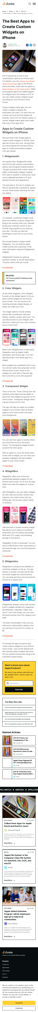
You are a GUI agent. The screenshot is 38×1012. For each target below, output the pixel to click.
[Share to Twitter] (30, 45)
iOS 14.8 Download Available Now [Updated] (17, 719)
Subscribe (19, 689)
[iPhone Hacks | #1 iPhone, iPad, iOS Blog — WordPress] (8, 3)
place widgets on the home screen (16, 89)
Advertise (5, 977)
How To (4, 974)
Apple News (10, 790)
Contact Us (5, 964)
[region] (19, 996)
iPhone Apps (6, 971)
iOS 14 (23, 11)
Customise (19, 1008)
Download (8, 267)
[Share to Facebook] (27, 45)
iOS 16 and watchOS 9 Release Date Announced (18, 707)
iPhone (11, 11)
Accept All (19, 1003)
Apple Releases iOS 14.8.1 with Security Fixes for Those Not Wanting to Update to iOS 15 (19, 713)
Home (4, 11)
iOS (17, 11)
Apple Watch (27, 790)
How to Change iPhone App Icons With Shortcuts (19, 724)
